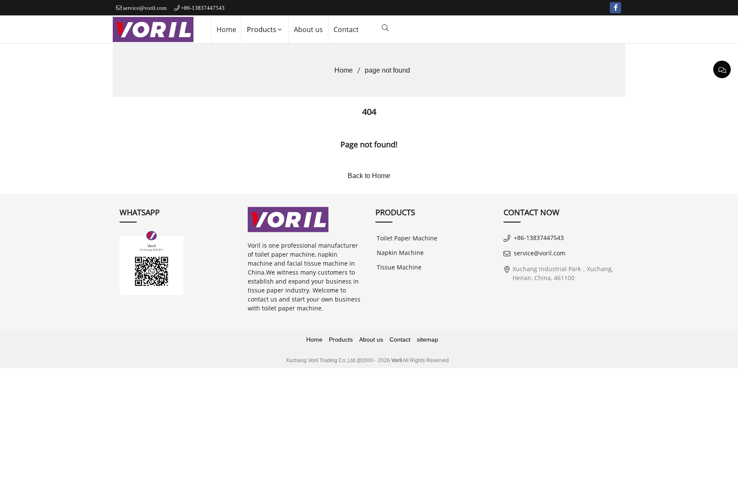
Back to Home (369, 175)
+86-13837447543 (203, 8)
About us (308, 29)
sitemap (427, 339)
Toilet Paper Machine (407, 238)
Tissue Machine (399, 267)
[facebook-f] (615, 7)
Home (226, 29)
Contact (346, 29)
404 (369, 111)
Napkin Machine (400, 253)
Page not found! (369, 144)
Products (261, 29)
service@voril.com (145, 8)
